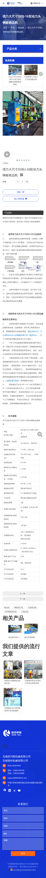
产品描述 (8, 213)
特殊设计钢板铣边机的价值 (12, 682)
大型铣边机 (32, 608)
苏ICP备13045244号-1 (29, 867)
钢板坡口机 (18, 608)
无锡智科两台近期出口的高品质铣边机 (33, 681)
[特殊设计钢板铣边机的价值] (13, 669)
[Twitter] (14, 791)
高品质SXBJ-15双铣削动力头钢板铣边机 (15, 637)
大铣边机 (24, 612)
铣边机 (7, 608)
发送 (23, 853)
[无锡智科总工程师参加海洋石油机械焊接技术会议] (13, 697)
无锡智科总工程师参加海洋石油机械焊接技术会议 (12, 709)
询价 (19, 192)
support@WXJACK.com (17, 778)
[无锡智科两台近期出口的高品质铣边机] (33, 669)
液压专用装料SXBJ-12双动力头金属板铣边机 (31, 637)
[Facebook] (5, 791)
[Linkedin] (10, 791)
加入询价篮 (19, 199)
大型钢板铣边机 (10, 612)
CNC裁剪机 (14, 278)
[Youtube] (19, 791)
